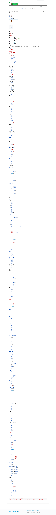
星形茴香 (11, 173)
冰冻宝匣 (11, 473)
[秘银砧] (18, 38)
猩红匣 (11, 471)
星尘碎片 (11, 390)
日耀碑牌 (11, 449)
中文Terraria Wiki (23, 8)
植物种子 (11, 258)
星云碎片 (11, 389)
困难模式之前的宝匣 (11, 466)
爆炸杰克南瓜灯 (16, 232)
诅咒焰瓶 (11, 163)
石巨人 (14, 22)
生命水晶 (11, 92)
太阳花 (11, 318)
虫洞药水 (11, 89)
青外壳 (27, 22)
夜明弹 (11, 227)
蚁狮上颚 (11, 336)
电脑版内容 (20, 498)
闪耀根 (11, 317)
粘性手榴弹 (14, 186)
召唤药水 (11, 111)
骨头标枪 (15, 176)
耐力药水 (11, 116)
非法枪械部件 (12, 296)
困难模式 (11, 351)
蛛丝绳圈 (14, 487)
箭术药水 (11, 108)
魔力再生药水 (12, 120)
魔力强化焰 (12, 104)
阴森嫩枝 (11, 378)
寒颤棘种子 (12, 261)
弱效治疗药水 (12, 68)
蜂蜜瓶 (11, 72)
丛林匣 (11, 469)
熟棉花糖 (11, 152)
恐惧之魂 (11, 384)
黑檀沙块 (14, 242)
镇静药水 (11, 115)
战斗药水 (11, 109)
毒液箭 (11, 210)
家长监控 (35, 510)
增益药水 (14, 57)
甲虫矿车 (11, 33)
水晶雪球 (11, 446)
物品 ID (12, 18)
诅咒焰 (11, 356)
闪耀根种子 (12, 259)
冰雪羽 (13, 376)
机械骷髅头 (15, 440)
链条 (12, 483)
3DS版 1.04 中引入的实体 (38, 499)
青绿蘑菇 (11, 328)
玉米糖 (20, 226)
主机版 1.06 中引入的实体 (18, 499)
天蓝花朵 (11, 329)
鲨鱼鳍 (11, 346)
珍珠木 (13, 285)
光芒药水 (11, 135)
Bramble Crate (16, 469)
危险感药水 (12, 133)
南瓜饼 (11, 156)
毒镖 (13, 240)
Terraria (15, 6)
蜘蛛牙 (11, 365)
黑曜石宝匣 (12, 474)
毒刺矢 (15, 231)
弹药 (11, 59)
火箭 (10, 229)
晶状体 (11, 341)
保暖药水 (11, 122)
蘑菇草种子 (12, 254)
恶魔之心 (11, 94)
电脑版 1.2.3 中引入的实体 (12, 499)
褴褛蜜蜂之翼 (12, 377)
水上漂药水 (12, 130)
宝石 (10, 309)
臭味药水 (11, 145)
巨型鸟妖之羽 (14, 375)
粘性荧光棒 (14, 490)
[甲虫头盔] (9, 35)
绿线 (13, 302)
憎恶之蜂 (11, 437)
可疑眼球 (11, 435)
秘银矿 (11, 406)
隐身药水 (11, 118)
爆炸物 (11, 183)
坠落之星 (11, 274)
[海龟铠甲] (14, 39)
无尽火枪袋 (15, 217)
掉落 (15, 61)
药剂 (10, 158)
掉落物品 (14, 498)
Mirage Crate (16, 474)
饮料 (14, 147)
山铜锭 (11, 425)
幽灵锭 (11, 429)
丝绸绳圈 (14, 486)
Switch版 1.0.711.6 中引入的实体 (24, 499)
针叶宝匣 (16, 473)
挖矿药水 (11, 144)
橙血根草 (11, 325)
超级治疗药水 (12, 70)
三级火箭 (12, 232)
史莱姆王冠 (12, 434)
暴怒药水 (11, 110)
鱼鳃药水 (11, 127)
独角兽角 (11, 368)
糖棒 (12, 98)
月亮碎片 (11, 387)
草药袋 (11, 464)
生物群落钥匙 (12, 459)
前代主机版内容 (26, 498)
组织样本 (15, 345)
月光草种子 (12, 260)
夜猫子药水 (12, 134)
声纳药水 (11, 139)
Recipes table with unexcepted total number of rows (39, 498)
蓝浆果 (11, 330)
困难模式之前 (12, 335)
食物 (10, 147)
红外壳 (28, 22)
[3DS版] (9, 54)
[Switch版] (9, 51)
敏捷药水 (11, 129)
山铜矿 (11, 407)
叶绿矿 (11, 409)
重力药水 (11, 128)
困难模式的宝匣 (15, 466)
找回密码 (33, 510)
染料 (10, 323)
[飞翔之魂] (14, 42)
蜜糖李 (13, 101)
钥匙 (10, 451)
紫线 (13, 303)
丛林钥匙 (16, 456)
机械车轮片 (15, 363)
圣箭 (11, 207)
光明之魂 (11, 381)
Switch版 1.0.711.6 (13, 52)
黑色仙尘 (11, 371)
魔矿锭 (11, 418)
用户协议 (38, 510)
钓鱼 (10, 137)
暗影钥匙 (11, 453)
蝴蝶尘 (11, 372)
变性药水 (11, 86)
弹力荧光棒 (14, 491)
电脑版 (10, 48)
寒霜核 (11, 358)
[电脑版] (9, 48)
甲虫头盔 (11, 35)
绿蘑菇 (11, 327)
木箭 (11, 202)
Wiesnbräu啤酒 (12, 123)
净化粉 (11, 494)
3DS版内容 (33, 498)
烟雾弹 (11, 495)
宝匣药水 (11, 140)
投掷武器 (12, 58)
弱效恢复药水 (12, 82)
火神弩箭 (12, 212)
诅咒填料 (11, 444)
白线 (13, 304)
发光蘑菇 (14, 277)
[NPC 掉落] (14, 61)
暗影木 (13, 284)
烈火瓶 (11, 160)
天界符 (11, 442)
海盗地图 (11, 447)
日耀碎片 (11, 388)
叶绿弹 (11, 224)
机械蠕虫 (15, 439)
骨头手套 (14, 180)
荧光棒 (11, 492)
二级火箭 (12, 231)
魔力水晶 (11, 93)
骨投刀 (13, 171)
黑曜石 (11, 401)
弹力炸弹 (14, 190)
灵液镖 (13, 239)
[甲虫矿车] (9, 33)
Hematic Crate (16, 471)
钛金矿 (11, 408)
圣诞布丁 (11, 151)
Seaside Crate (16, 475)
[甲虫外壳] (14, 38)
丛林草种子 (12, 253)
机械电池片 (15, 362)
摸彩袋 (11, 462)
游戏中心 (28, 510)
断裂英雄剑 (12, 354)
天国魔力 (11, 480)
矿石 (14, 62)
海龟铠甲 (16, 39)
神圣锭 (11, 427)
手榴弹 (11, 188)
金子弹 (11, 221)
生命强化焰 (12, 103)
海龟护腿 (16, 37)
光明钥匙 (11, 460)
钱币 (20, 227)
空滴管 (11, 289)
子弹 (10, 214)
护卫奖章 (11, 479)
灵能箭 (11, 211)
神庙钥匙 (11, 454)
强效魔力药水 (12, 78)
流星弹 (11, 220)
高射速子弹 (12, 222)
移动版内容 (30, 498)
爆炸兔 (11, 249)
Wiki (10, 6)
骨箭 (11, 203)
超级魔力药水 (12, 79)
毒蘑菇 (13, 278)
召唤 (10, 432)
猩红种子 (11, 255)
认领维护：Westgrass (43, 499)
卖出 (9, 16)
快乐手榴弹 (14, 187)
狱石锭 (11, 420)
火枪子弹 (12, 218)
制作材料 (11, 15)
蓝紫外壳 (31, 22)
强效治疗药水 (12, 69)
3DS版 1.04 (12, 55)
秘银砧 (19, 38)
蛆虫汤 (11, 154)
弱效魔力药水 (12, 77)
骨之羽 (13, 374)
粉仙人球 (11, 332)
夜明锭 (11, 430)
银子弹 (11, 219)
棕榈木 (13, 282)
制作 (10, 299)
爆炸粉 (11, 291)
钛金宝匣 (16, 468)
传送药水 (11, 88)
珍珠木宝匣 (16, 467)
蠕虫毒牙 (11, 349)
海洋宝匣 (11, 475)
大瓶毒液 (11, 161)
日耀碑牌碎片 (12, 366)
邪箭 (11, 205)
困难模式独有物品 (17, 498)
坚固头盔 (11, 306)
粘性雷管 (14, 193)
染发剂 (11, 87)
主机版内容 (23, 498)
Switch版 (11, 51)
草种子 (11, 251)
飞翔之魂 (16, 42)
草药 (10, 316)
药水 (11, 57)
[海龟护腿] (14, 37)
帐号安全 (31, 510)
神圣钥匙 (16, 458)
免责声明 (34, 8)
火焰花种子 (12, 262)
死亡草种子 (12, 263)
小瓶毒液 (11, 293)
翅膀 (10, 370)
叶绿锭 (11, 428)
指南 (19, 6)
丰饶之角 (11, 74)
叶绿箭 (11, 209)
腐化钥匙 (16, 457)
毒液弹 (11, 226)
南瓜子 (11, 267)
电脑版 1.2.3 (12, 49)
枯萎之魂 (11, 385)
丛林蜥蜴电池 (12, 441)
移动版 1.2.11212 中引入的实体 (32, 499)
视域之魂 (11, 383)
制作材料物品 (11, 498)
